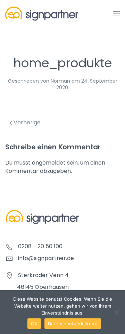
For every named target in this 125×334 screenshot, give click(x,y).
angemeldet (49, 163)
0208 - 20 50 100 (40, 246)
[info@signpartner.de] (9, 258)
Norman (60, 80)
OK (34, 323)
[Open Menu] (116, 14)
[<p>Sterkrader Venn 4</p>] (9, 275)
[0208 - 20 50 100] (9, 246)
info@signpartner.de (46, 258)
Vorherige (26, 122)
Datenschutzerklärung (73, 323)
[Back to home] (41, 14)
